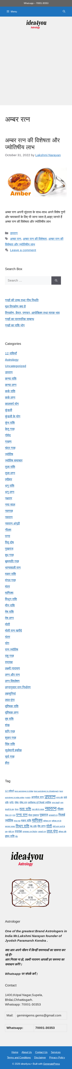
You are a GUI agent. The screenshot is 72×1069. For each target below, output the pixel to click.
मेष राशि (9, 611)
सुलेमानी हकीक (13, 750)
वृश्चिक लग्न (11, 712)
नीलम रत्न (8, 815)
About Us (27, 1052)
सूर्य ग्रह (9, 756)
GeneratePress (51, 1063)
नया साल (10, 504)
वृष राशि (9, 719)
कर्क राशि (10, 391)
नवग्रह (9, 511)
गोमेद (8, 435)
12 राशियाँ (11, 353)
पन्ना (7, 536)
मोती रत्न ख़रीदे (13, 630)
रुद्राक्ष (9, 662)
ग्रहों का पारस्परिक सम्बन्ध (19, 319)
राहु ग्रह (9, 656)
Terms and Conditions (19, 1057)
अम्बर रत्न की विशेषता (35, 239)
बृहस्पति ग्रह (12, 561)
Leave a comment (23, 250)
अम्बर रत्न (15, 239)
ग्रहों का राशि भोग (15, 325)
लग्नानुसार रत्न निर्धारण (18, 687)
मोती (7, 624)
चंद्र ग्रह (10, 448)
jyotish (27, 797)
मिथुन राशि (11, 599)
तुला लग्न (10, 473)
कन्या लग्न (10, 385)
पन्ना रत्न (21, 815)
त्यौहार (8, 479)
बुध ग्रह (9, 555)
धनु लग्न (9, 492)
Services (56, 1052)
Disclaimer (40, 1057)
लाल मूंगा (10, 700)
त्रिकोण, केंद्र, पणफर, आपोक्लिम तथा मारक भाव (32, 312)
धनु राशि (9, 485)
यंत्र (7, 637)
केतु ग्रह (10, 429)
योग (7, 643)
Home (15, 1052)
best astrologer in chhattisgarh (46, 791)
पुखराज (9, 548)
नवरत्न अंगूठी (12, 523)
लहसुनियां (10, 693)
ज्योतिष (9, 454)
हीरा (7, 763)
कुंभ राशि (10, 422)
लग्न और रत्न (12, 674)
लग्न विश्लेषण (12, 681)
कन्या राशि (10, 378)
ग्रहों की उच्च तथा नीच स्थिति (22, 300)
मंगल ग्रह (10, 580)
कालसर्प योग (12, 404)
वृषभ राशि (10, 836)
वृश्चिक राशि (11, 706)
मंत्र (7, 586)
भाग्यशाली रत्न (13, 567)
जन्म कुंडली (55, 803)
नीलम (8, 530)
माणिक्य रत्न (47, 821)
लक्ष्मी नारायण (12, 668)
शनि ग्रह (10, 731)
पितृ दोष (9, 542)
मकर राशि (10, 574)
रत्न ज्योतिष (11, 649)
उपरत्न (14, 233)
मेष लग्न (9, 618)
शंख (7, 725)
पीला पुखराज (33, 815)
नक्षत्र (8, 498)
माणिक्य (9, 593)
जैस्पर (17, 809)
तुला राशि (10, 467)
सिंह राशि (10, 744)
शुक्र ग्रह (10, 737)
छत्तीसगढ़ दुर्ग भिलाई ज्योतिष (39, 802)
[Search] (56, 280)
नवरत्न (9, 517)
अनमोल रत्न (37, 797)
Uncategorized (15, 366)
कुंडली (8, 410)
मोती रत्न (11, 832)
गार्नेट (11, 802)
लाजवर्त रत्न (42, 832)
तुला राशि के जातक (38, 809)
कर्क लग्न (10, 397)
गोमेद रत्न (23, 802)
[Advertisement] (36, 69)
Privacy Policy (57, 1057)
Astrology (12, 359)
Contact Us (41, 1052)
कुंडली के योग (12, 416)
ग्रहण (8, 441)
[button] (64, 12)
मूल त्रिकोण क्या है (15, 306)
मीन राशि (10, 605)
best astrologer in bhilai (24, 791)
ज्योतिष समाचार (13, 460)
